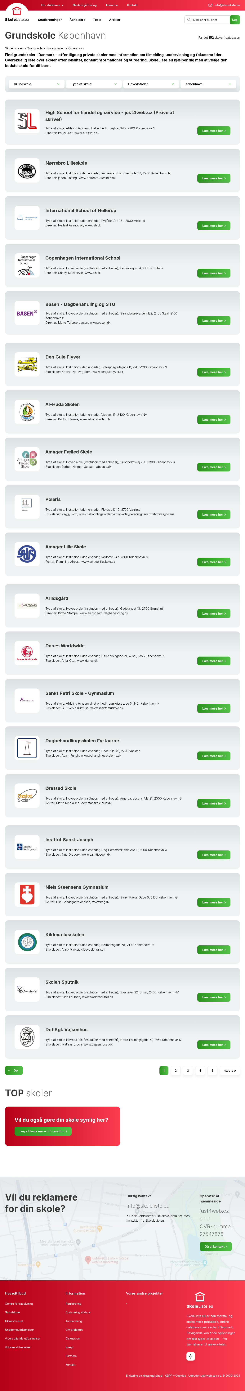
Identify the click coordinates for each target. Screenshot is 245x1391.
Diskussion (72, 1338)
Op (15, 1070)
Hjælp (69, 1347)
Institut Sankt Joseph (69, 839)
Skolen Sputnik (61, 982)
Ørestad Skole (60, 788)
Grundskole (34, 48)
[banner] (17, 13)
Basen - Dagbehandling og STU (80, 304)
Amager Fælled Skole (68, 452)
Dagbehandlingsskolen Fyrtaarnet (83, 740)
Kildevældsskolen (64, 934)
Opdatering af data (77, 1312)
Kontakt (132, 5)
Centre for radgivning (19, 1303)
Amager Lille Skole (65, 547)
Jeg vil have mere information (42, 1131)
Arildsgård (56, 598)
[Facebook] (190, 1356)
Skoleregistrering (85, 5)
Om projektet (74, 1329)
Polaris (53, 499)
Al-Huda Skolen (62, 404)
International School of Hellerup (80, 210)
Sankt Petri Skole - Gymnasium (79, 693)
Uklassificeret (14, 1321)
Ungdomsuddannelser (19, 1329)
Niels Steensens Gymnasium (77, 887)
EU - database (50, 5)
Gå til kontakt (215, 1246)
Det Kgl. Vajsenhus (66, 1029)
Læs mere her (212, 131)
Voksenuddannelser (18, 1347)
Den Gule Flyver (63, 357)
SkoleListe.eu (14, 48)
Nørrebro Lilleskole (66, 163)
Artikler (114, 20)
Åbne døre (77, 20)
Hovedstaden (55, 48)
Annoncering (73, 1321)
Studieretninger (50, 20)
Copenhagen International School (82, 258)
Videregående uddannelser (22, 1338)
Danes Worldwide (65, 646)
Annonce (112, 5)
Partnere (71, 1356)
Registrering (73, 1303)
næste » (230, 1070)
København (76, 48)
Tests (97, 20)
